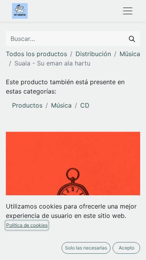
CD (85, 105)
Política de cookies (26, 225)
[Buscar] (132, 38)
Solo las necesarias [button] (86, 248)
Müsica (130, 54)
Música (61, 105)
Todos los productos (36, 54)
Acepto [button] (126, 248)
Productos (27, 105)
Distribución (93, 54)
